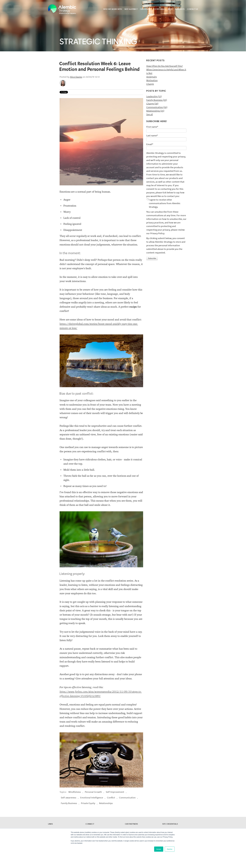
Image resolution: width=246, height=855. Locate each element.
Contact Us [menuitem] (192, 9)
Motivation (152, 80)
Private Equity (88, 803)
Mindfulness (74, 792)
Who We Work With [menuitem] (112, 9)
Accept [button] (158, 849)
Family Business (69, 803)
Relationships (106, 803)
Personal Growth (93, 792)
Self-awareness (68, 797)
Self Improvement (115, 792)
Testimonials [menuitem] (159, 9)
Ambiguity (151, 76)
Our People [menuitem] (145, 9)
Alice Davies (76, 76)
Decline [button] (169, 849)
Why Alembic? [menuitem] (130, 9)
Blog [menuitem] (170, 9)
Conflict (111, 797)
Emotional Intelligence (91, 797)
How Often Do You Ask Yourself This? (164, 66)
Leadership (154, 96)
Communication (127, 797)
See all (149, 114)
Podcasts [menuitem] (179, 9)
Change (150, 84)
